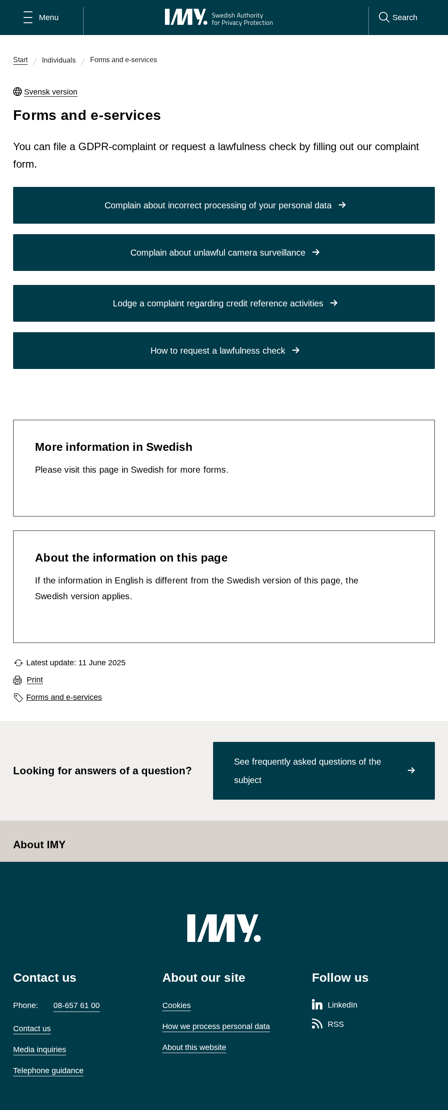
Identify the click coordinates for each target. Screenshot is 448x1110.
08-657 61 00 (76, 1005)
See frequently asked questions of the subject (307, 771)
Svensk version (50, 92)
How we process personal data (216, 1026)
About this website (194, 1047)
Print (35, 680)
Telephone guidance (48, 1070)
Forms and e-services (64, 697)
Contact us (32, 1028)
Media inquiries (39, 1049)
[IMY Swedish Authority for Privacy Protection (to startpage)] (219, 17)
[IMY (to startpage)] (224, 928)
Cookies (176, 1005)
